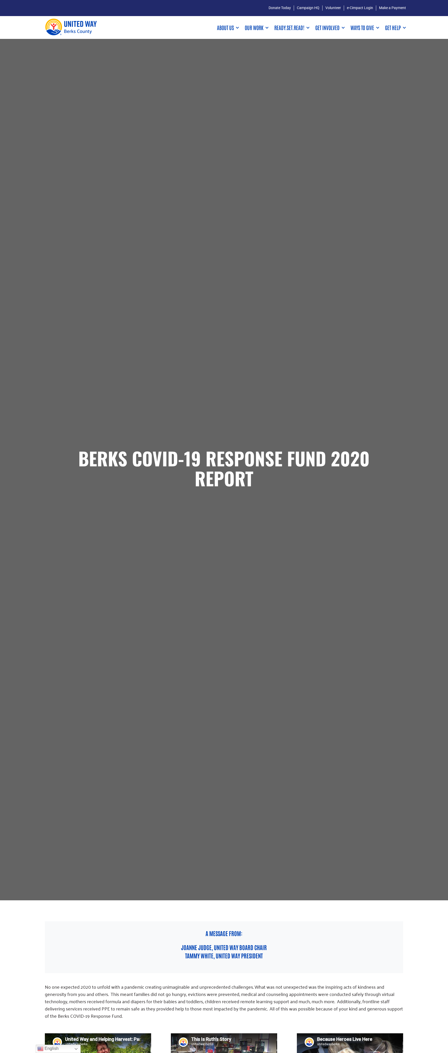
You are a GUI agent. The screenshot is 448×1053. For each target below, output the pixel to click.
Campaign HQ (308, 8)
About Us (225, 27)
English (51, 1048)
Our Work (254, 27)
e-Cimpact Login (360, 8)
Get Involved (327, 27)
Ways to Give (362, 27)
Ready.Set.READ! (289, 27)
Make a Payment (392, 8)
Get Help (393, 27)
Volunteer (333, 8)
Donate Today (280, 8)
